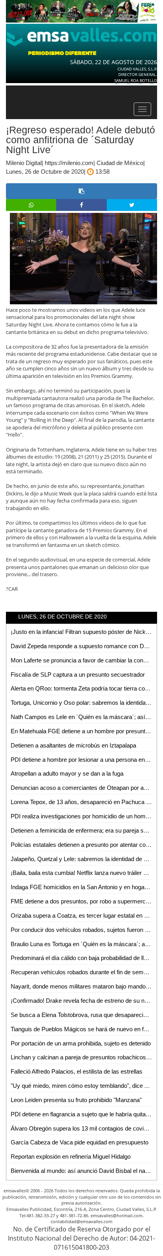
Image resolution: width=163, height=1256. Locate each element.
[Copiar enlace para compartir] (81, 191)
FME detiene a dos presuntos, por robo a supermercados (84, 901)
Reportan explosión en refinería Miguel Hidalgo (71, 1156)
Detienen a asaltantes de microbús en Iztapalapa (73, 745)
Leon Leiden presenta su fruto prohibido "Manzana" (76, 1100)
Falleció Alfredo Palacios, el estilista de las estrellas (76, 1071)
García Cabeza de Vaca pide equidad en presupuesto (79, 1142)
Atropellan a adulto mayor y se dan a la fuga (67, 773)
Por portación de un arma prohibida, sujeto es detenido (81, 1043)
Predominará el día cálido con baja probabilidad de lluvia (82, 957)
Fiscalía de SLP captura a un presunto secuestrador (78, 674)
